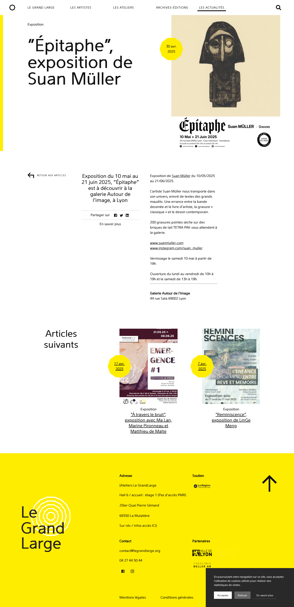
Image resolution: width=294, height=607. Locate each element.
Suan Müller (181, 176)
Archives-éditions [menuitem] (172, 7)
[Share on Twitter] (121, 215)
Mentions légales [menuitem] (132, 597)
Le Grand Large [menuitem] (41, 7)
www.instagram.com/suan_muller (176, 248)
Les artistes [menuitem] (80, 7)
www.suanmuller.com (166, 243)
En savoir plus (265, 595)
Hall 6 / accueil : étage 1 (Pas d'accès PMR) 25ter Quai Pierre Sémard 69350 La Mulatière (152, 505)
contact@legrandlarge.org (139, 551)
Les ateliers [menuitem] (123, 7)
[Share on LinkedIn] (127, 215)
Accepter (222, 595)
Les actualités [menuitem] (211, 7)
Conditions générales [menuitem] (177, 597)
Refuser (242, 595)
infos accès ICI (145, 525)
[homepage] (12, 7)
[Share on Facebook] (115, 215)
